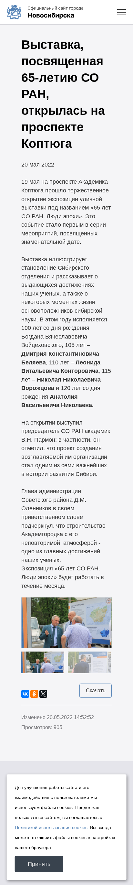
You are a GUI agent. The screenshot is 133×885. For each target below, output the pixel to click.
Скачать (95, 690)
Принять (39, 864)
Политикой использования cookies (51, 827)
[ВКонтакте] (25, 694)
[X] (43, 694)
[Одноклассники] (34, 694)
